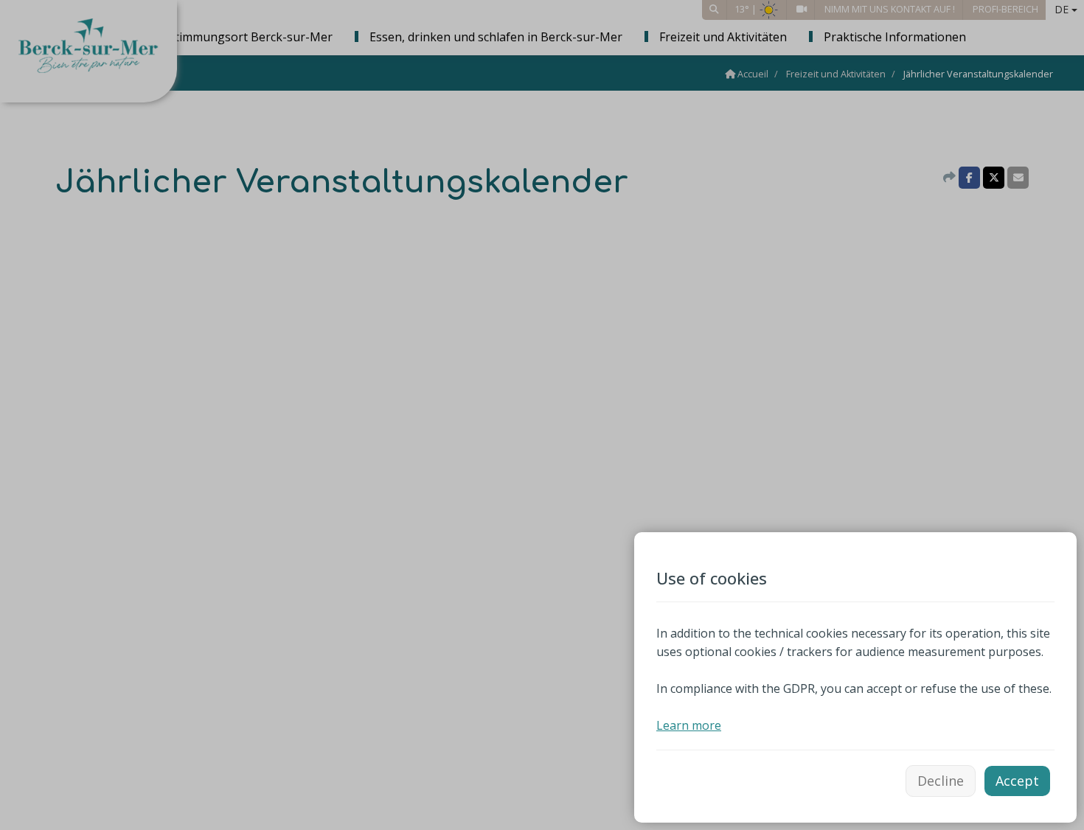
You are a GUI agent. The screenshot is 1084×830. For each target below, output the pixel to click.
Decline (940, 780)
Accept (1017, 780)
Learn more (688, 725)
